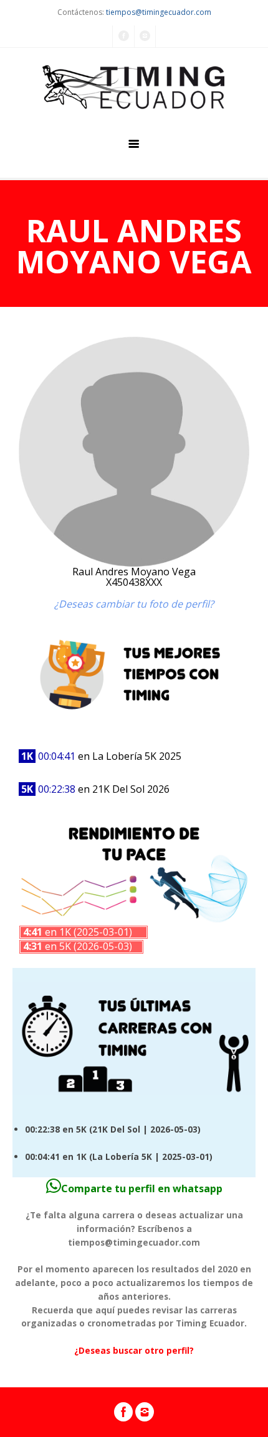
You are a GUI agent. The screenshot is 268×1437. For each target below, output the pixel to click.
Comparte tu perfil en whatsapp (142, 1188)
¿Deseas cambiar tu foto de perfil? (134, 604)
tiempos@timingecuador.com (158, 12)
